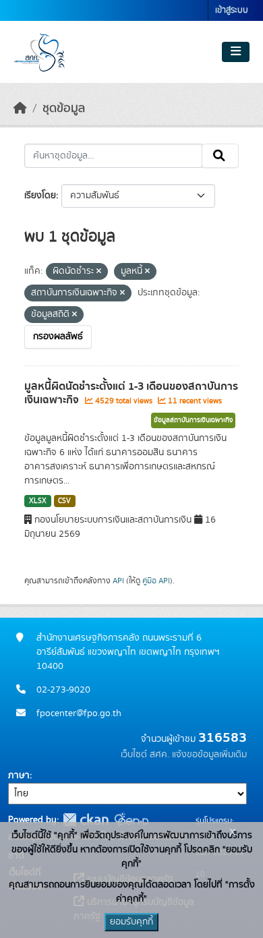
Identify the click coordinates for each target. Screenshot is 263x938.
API (118, 581)
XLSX (38, 501)
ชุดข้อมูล (63, 108)
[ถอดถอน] (98, 271)
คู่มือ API (156, 581)
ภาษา (19, 775)
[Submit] (220, 156)
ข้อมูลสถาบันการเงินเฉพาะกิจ (193, 420)
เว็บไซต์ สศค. (145, 754)
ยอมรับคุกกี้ (131, 922)
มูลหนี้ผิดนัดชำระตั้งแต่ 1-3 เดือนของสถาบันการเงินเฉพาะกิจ (131, 393)
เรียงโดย (40, 195)
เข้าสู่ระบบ (231, 10)
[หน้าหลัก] (20, 108)
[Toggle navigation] (236, 52)
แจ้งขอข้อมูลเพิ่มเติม (209, 754)
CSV (64, 501)
